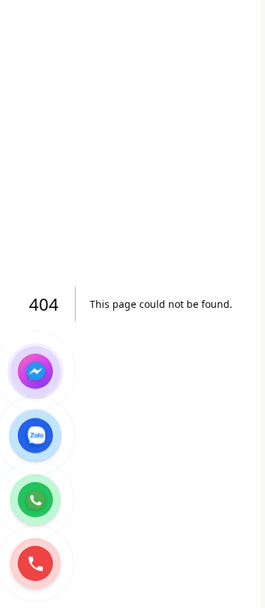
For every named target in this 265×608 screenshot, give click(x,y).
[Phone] (35, 563)
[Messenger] (35, 370)
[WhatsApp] (35, 499)
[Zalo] (35, 435)
